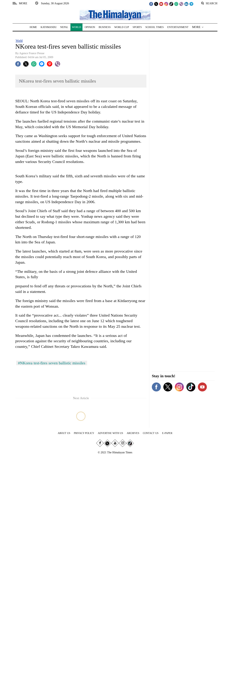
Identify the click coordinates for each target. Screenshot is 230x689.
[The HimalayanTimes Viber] (181, 4)
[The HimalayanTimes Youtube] (161, 4)
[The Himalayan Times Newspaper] (115, 14)
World (19, 40)
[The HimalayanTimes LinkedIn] (186, 4)
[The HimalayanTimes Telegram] (191, 4)
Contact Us (150, 433)
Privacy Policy (84, 433)
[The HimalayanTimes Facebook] (151, 4)
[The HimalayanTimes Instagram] (166, 4)
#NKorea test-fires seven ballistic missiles (51, 363)
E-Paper (167, 433)
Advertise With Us (110, 433)
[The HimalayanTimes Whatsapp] (176, 4)
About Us (64, 433)
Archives (133, 433)
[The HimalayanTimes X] (156, 4)
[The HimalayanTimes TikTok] (171, 4)
